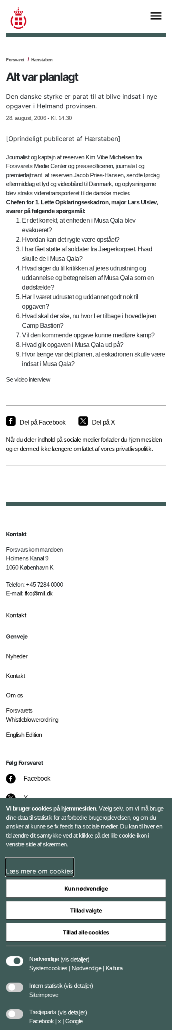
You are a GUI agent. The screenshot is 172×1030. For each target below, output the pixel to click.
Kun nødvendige (86, 888)
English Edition (24, 734)
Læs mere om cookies (39, 871)
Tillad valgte (86, 910)
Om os (14, 695)
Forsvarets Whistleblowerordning (32, 715)
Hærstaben (42, 59)
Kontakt (16, 615)
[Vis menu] (156, 16)
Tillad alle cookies (86, 932)
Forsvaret (15, 59)
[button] (75, 955)
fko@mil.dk (39, 593)
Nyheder (16, 656)
